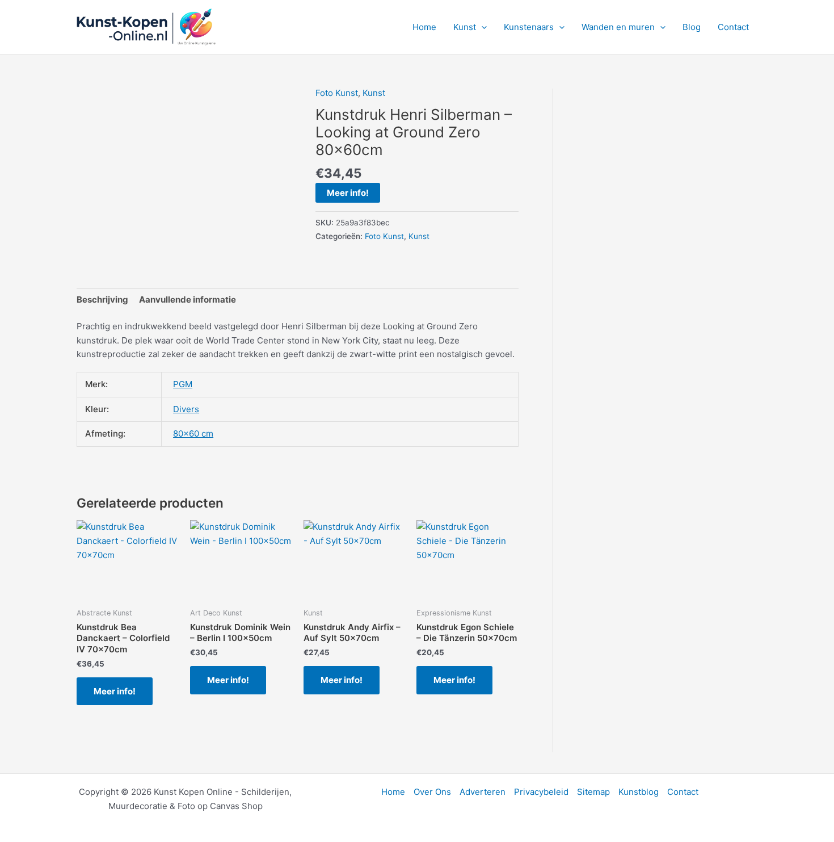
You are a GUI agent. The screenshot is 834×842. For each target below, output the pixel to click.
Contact (733, 27)
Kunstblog (638, 791)
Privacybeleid (541, 791)
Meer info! (348, 192)
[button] (481, 27)
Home (424, 27)
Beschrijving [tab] (102, 299)
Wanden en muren (618, 27)
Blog (692, 27)
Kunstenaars (529, 27)
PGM (182, 384)
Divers (186, 409)
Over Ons (432, 791)
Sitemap (593, 791)
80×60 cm (193, 433)
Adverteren (483, 791)
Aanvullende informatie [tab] (187, 299)
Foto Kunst (336, 92)
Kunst (464, 27)
